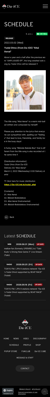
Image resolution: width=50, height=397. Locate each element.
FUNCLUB (26, 351)
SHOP (38, 345)
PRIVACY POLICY (25, 389)
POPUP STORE (10, 351)
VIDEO (26, 338)
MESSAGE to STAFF (25, 358)
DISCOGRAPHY (39, 338)
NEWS (16, 338)
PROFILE (27, 345)
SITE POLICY (36, 389)
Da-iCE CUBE (40, 351)
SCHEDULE (14, 345)
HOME (6, 338)
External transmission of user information (28, 393)
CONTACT (25, 368)
